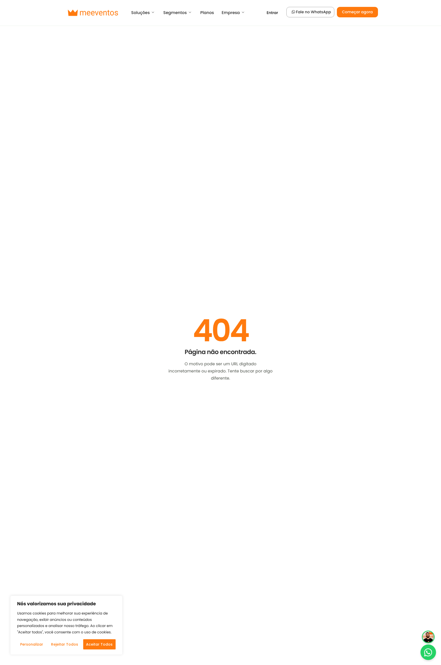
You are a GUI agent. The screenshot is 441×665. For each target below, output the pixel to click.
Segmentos (175, 13)
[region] (66, 625)
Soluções (140, 13)
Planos (207, 13)
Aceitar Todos (99, 644)
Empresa (231, 13)
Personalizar (31, 644)
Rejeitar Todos (64, 644)
